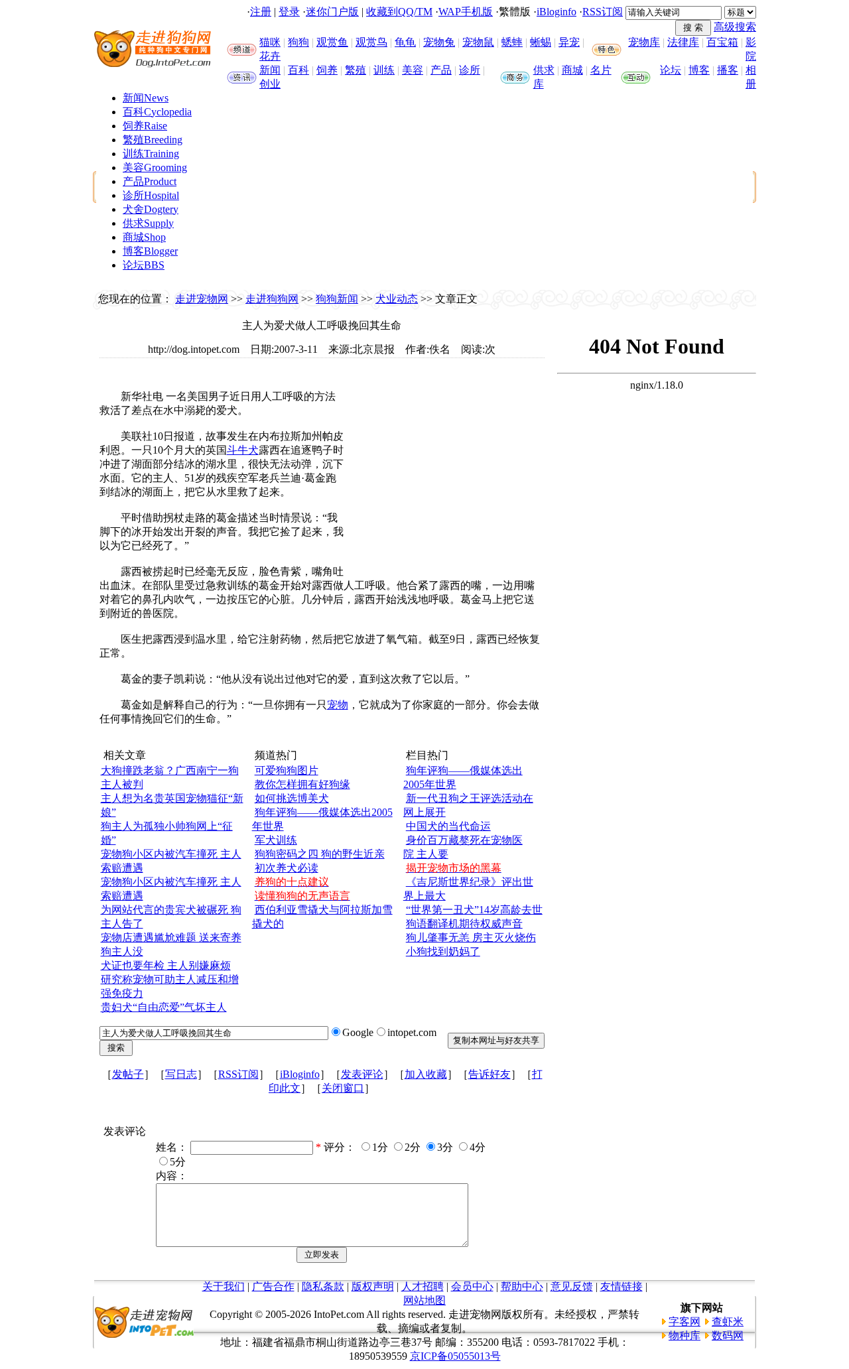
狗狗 (298, 42)
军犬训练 (276, 840)
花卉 (270, 56)
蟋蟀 (512, 42)
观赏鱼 (332, 42)
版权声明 (373, 1286)
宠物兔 (439, 42)
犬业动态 (396, 298)
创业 (270, 84)
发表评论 (362, 1074)
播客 (727, 70)
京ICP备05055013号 (455, 1356)
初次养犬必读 (286, 868)
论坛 (670, 70)
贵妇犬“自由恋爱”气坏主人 (164, 1007)
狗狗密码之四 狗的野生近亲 (320, 854)
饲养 (327, 70)
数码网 (728, 1335)
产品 (441, 70)
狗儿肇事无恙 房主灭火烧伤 (471, 937)
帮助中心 (522, 1286)
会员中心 (472, 1286)
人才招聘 (422, 1286)
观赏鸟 (371, 42)
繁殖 (355, 70)
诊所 (469, 70)
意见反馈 (572, 1286)
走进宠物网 (201, 298)
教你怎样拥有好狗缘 (302, 784)
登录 (289, 11)
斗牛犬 (243, 450)
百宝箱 (722, 42)
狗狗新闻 (337, 298)
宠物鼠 (478, 42)
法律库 (683, 42)
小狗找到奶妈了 (443, 951)
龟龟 (405, 42)
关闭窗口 (343, 1088)
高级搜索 (735, 27)
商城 (572, 70)
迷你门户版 (332, 11)
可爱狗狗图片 (286, 770)
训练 (384, 70)
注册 (260, 11)
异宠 (569, 42)
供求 (544, 70)
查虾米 (728, 1321)
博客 (699, 70)
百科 (298, 70)
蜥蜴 (540, 42)
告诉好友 (489, 1074)
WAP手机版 (465, 11)
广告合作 (273, 1286)
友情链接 (621, 1286)
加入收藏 (426, 1074)
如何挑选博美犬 (292, 798)
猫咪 (270, 42)
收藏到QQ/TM (399, 11)
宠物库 (644, 42)
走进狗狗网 (271, 298)
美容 (412, 70)
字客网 (684, 1321)
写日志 (181, 1074)
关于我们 (223, 1286)
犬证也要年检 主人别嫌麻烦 (166, 965)
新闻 (270, 70)
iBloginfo (556, 11)
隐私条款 (323, 1286)
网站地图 (424, 1300)
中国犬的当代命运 (448, 826)
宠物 (337, 704)
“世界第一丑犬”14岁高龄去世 (474, 909)
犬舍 (150, 209)
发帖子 (128, 1074)
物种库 (684, 1335)
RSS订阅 (602, 11)
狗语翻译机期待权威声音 (464, 923)
